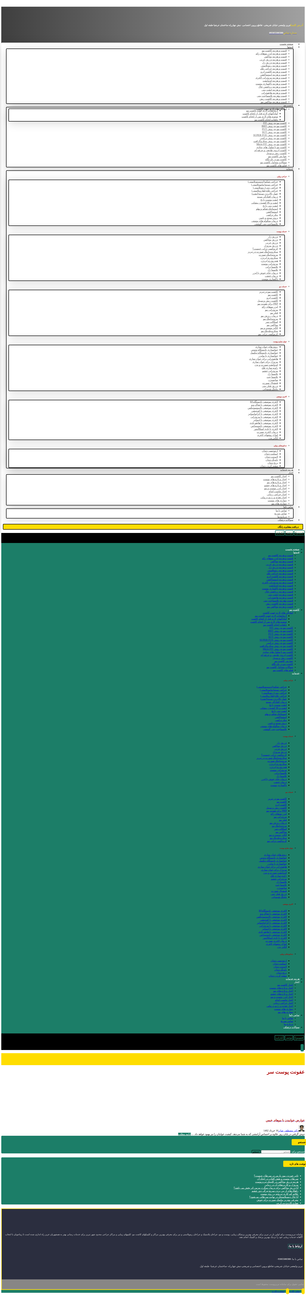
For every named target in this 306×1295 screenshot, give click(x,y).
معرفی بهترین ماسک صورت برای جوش (277, 1200)
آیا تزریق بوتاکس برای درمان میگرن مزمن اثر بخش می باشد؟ (266, 1187)
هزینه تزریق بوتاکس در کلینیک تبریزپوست (276, 1181)
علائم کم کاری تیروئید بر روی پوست (279, 1194)
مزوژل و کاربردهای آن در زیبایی (281, 1184)
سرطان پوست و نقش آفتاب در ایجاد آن (277, 1178)
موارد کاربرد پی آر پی (287, 1203)
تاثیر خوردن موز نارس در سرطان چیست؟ (276, 1175)
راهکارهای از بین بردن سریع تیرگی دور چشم (275, 1191)
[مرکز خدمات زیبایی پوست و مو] (281, 17)
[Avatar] (301, 1130)
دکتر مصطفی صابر (288, 1130)
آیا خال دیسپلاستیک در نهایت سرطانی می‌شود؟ (273, 1197)
